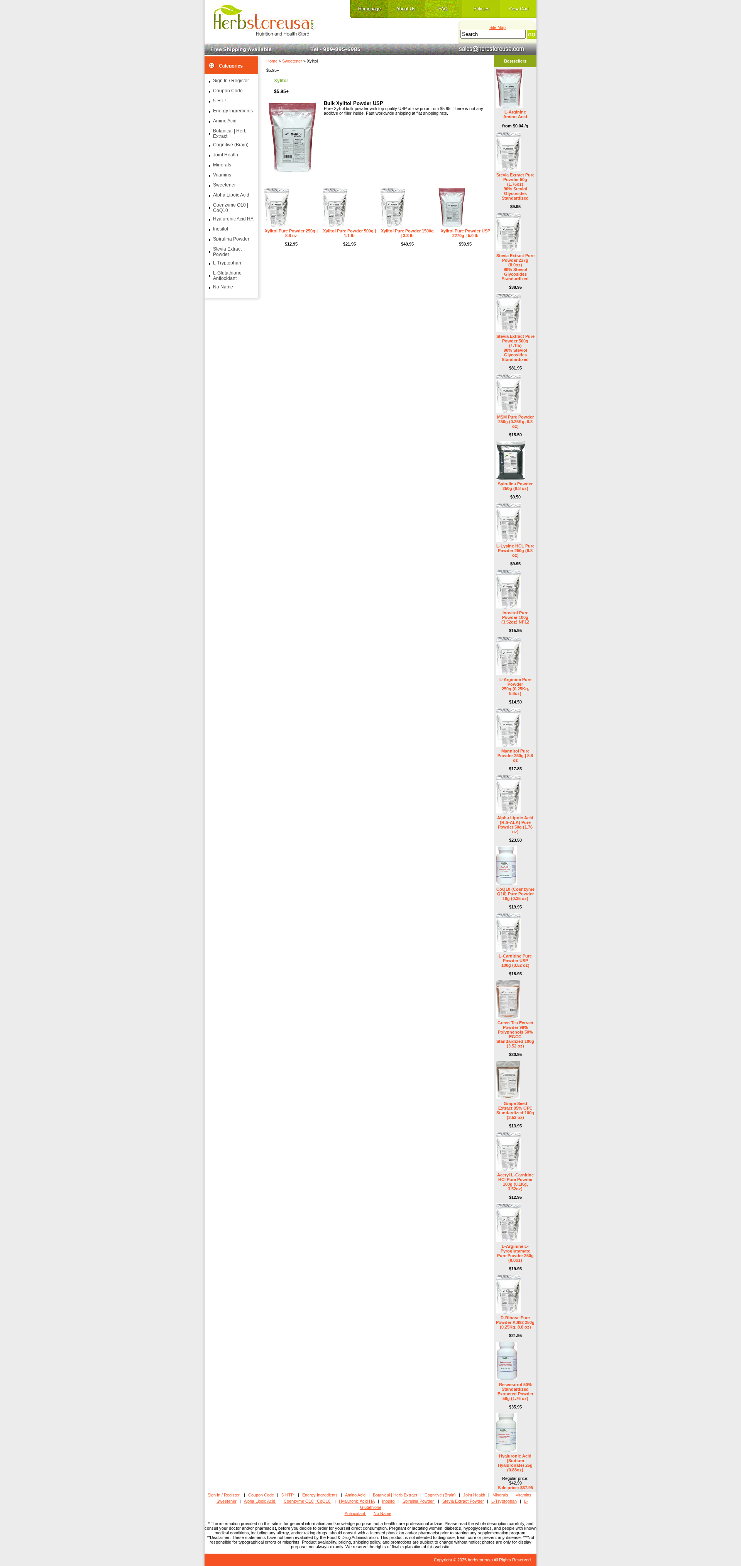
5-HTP (220, 100)
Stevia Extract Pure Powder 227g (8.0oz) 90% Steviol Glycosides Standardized (515, 267)
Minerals (222, 165)
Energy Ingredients (233, 111)
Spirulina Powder (231, 239)
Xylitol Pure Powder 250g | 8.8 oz (291, 233)
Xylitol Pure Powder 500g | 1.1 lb (349, 233)
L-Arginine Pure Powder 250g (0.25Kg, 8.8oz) (515, 686)
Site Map (497, 27)
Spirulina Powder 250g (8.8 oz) (515, 486)
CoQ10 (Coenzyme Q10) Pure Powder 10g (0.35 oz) (515, 894)
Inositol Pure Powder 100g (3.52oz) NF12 (515, 617)
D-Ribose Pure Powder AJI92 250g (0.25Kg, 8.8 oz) (515, 1322)
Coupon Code (228, 90)
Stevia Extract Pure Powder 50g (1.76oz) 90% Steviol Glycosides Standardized (515, 186)
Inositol (220, 229)
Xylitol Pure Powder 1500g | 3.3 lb (407, 233)
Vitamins (222, 175)
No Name (223, 287)
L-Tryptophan (227, 263)
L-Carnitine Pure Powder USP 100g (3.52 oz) (515, 961)
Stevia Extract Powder (227, 251)
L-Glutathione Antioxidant (227, 275)
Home (271, 61)
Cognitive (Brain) (231, 144)
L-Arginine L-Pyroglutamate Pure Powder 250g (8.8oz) (515, 1253)
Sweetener (292, 61)
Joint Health (225, 155)
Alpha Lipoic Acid (231, 195)
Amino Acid (225, 121)
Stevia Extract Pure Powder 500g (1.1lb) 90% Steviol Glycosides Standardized (515, 348)
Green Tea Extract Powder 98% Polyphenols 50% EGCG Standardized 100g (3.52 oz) (515, 1034)
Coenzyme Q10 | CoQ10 (230, 207)
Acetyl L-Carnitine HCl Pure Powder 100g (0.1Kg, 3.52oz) (515, 1182)
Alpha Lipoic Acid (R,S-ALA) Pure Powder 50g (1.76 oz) (515, 824)
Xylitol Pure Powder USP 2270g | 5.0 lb (465, 233)
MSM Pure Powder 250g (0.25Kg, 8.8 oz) (515, 422)
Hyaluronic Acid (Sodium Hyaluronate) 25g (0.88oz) (515, 1463)
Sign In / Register (231, 80)
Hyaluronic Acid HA (233, 219)
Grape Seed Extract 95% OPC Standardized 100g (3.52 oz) (515, 1110)
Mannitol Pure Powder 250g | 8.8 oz (515, 756)
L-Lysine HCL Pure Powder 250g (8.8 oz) (515, 551)
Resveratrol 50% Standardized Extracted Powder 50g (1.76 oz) (515, 1391)
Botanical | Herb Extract (230, 133)
